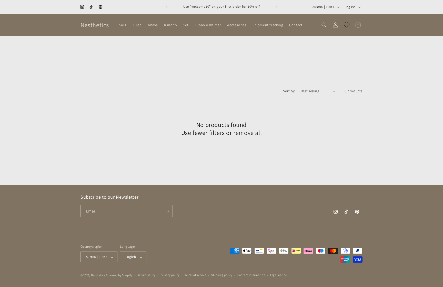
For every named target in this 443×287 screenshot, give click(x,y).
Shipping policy (222, 275)
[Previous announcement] (167, 7)
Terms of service (195, 275)
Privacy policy (169, 275)
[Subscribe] (167, 211)
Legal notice (278, 275)
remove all (247, 133)
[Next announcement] (276, 7)
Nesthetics (98, 275)
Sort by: (289, 91)
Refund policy (146, 275)
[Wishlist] (346, 25)
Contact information (251, 275)
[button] (324, 25)
